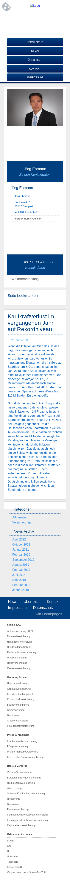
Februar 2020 (21, 554)
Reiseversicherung (17, 662)
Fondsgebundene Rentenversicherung (27, 820)
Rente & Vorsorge (17, 765)
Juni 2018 (18, 574)
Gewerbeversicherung (18, 668)
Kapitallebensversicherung (21, 825)
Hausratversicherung (18, 683)
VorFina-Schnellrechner (19, 772)
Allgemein (19, 517)
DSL (9, 851)
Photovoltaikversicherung (20, 699)
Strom (10, 840)
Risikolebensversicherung (21, 782)
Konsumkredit (14, 867)
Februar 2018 (21, 584)
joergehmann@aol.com (28, 218)
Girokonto (12, 856)
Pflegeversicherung (17, 746)
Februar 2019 (21, 569)
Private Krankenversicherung (22, 751)
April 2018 (19, 579)
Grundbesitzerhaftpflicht (20, 694)
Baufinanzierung (15, 710)
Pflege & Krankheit (18, 734)
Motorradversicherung (18, 636)
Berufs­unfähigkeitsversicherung (24, 777)
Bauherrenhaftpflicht (18, 704)
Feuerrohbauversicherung (20, 725)
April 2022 (19, 539)
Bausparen (13, 715)
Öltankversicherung (17, 720)
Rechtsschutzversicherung (21, 652)
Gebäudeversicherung (19, 688)
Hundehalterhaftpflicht (19, 647)
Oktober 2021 (21, 544)
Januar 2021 (20, 549)
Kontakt (35, 68)
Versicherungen (22, 522)
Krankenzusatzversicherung (22, 741)
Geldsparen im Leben (19, 834)
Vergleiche (35, 42)
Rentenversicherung (18, 809)
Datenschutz (43, 608)
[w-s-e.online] (35, 5)
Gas (9, 845)
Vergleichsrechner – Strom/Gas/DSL (26, 872)
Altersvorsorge (15, 788)
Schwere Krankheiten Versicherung (26, 793)
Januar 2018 (20, 590)
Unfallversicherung (17, 657)
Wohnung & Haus (17, 677)
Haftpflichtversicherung (19, 641)
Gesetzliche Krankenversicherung (25, 757)
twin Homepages (48, 614)
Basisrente (13, 804)
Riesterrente (13, 798)
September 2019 (23, 559)
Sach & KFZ (14, 624)
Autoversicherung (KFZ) (20, 631)
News (35, 51)
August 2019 (20, 564)
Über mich (35, 59)
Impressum (35, 77)
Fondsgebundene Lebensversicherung (27, 814)
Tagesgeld (12, 861)
